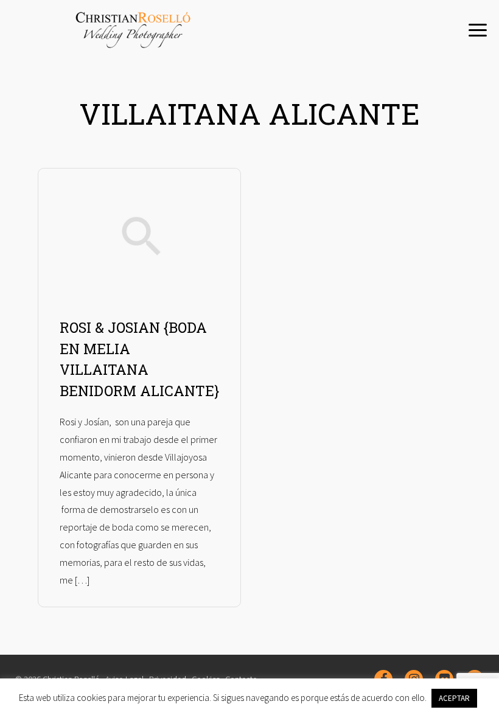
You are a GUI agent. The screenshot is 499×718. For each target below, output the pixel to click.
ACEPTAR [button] (454, 698)
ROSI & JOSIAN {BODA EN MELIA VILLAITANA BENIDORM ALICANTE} (139, 359)
